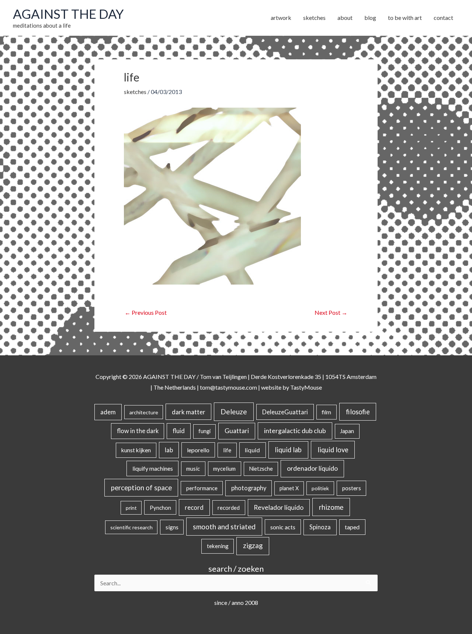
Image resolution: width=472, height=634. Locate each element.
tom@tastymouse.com (228, 387)
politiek (320, 488)
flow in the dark (138, 430)
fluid (179, 430)
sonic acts (282, 526)
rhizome (331, 507)
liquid (252, 449)
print (131, 508)
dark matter (188, 412)
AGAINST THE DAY (68, 13)
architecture (143, 412)
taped (352, 526)
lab (169, 450)
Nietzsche (261, 469)
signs (172, 527)
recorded (229, 507)
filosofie (358, 412)
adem (108, 412)
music (193, 468)
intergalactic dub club (295, 430)
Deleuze (234, 411)
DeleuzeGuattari (285, 411)
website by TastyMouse (291, 387)
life (227, 450)
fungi (204, 431)
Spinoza (320, 527)
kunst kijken (136, 450)
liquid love (332, 450)
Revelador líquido (278, 507)
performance (202, 488)
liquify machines (152, 468)
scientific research (131, 527)
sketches (135, 91)
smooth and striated (224, 527)
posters (351, 488)
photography (248, 488)
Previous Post (146, 312)
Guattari (237, 431)
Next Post (331, 312)
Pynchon (160, 507)
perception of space (141, 487)
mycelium (224, 468)
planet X (289, 488)
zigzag (253, 545)
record (194, 507)
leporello (198, 449)
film (326, 412)
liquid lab (288, 450)
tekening (218, 546)
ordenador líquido (312, 468)
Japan (347, 431)
